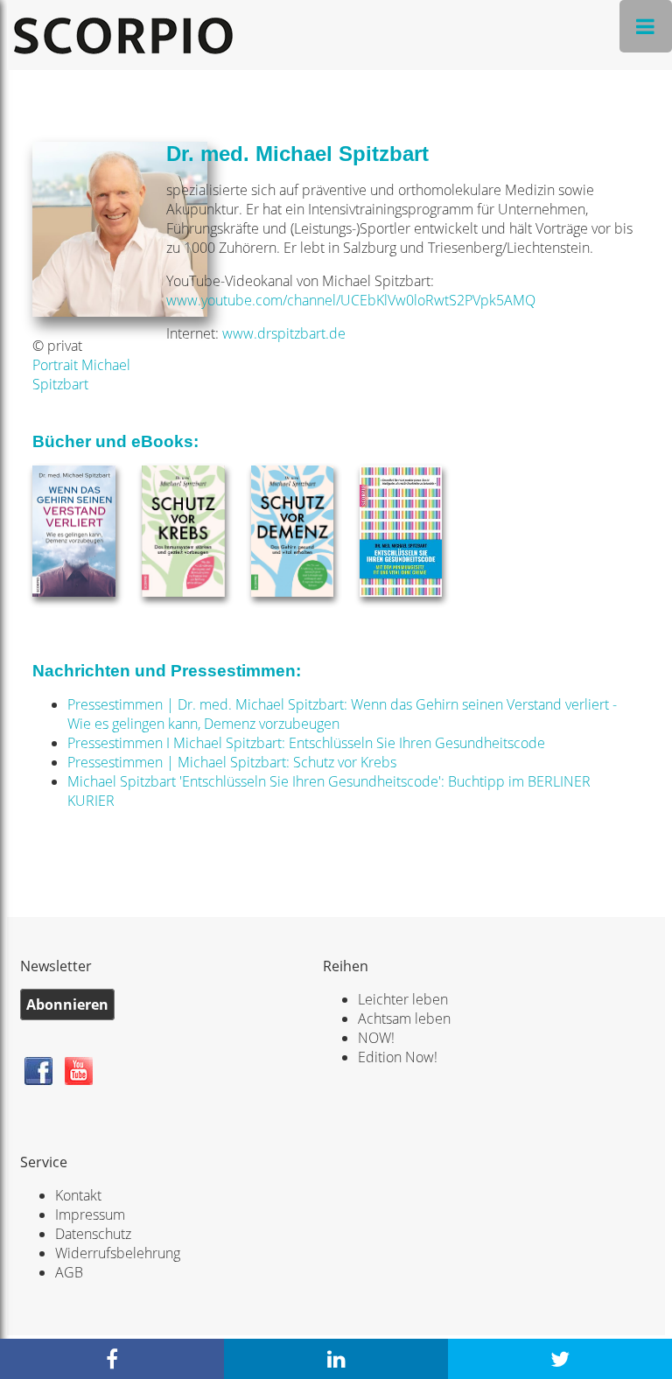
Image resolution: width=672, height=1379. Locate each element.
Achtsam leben (404, 1018)
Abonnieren (67, 1004)
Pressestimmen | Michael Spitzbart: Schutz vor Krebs (231, 762)
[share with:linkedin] (336, 1359)
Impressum (90, 1214)
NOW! (376, 1037)
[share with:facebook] (112, 1359)
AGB (69, 1272)
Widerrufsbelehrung (117, 1253)
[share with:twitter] (560, 1359)
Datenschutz (93, 1233)
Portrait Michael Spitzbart (81, 374)
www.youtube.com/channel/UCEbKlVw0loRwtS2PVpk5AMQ (351, 300)
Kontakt (78, 1195)
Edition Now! (398, 1057)
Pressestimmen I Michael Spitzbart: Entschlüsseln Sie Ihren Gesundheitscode (306, 742)
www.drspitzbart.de (284, 333)
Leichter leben (403, 999)
